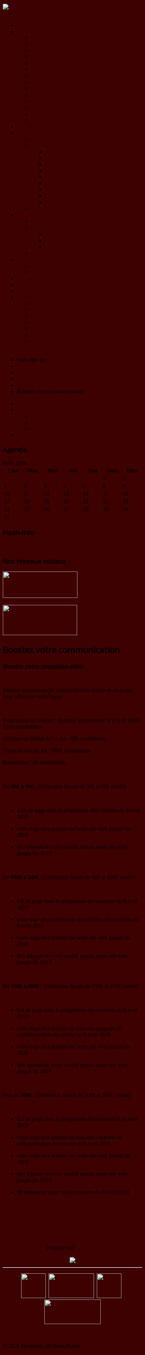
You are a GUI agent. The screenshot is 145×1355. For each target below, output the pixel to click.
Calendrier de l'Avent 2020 (61, 221)
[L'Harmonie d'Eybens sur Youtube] (40, 633)
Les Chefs (42, 310)
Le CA (38, 120)
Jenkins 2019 (45, 253)
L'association (31, 31)
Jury (50, 234)
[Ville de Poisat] (109, 1296)
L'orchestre (43, 38)
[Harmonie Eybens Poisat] (33, 1296)
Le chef (39, 44)
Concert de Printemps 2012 (75, 196)
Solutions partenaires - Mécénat (66, 335)
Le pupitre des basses (54, 107)
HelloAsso (87, 1248)
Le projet (41, 304)
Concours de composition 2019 (65, 228)
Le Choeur (43, 316)
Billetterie (41, 329)
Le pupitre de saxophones (59, 76)
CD (35, 266)
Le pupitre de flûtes (52, 50)
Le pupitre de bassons (55, 69)
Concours (56, 240)
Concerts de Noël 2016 (70, 164)
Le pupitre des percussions (60, 114)
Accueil (25, 25)
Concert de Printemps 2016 (75, 171)
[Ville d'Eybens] (71, 1296)
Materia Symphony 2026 (44, 297)
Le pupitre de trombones (58, 101)
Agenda (25, 126)
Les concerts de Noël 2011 (74, 202)
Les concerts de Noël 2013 (75, 183)
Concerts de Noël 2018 (70, 152)
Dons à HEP (31, 278)
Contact (25, 291)
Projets (24, 215)
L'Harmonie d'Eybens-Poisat (63, 322)
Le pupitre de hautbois (56, 57)
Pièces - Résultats (64, 247)
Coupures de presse (52, 209)
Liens (23, 285)
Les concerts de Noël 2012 (75, 190)
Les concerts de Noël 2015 (75, 177)
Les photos (43, 139)
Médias (25, 133)
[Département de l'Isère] (72, 1322)
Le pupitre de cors (51, 88)
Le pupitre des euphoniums (61, 95)
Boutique (27, 259)
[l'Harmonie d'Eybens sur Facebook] (40, 596)
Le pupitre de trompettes (58, 82)
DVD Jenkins (46, 272)
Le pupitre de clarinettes (57, 63)
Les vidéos (43, 145)
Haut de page (17, 1334)
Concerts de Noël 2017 (70, 158)
